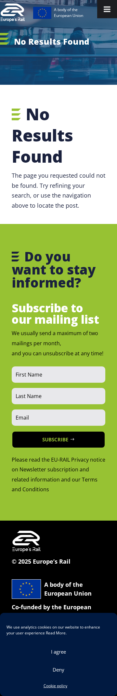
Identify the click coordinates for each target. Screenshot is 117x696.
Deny (58, 669)
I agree (58, 651)
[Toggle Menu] (107, 9)
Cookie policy (55, 686)
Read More (56, 633)
